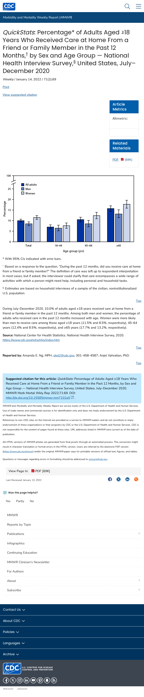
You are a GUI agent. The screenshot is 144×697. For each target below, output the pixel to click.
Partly (20, 501)
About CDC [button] (12, 621)
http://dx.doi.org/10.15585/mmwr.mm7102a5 (38, 398)
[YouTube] (33, 680)
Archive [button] (9, 654)
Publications (15, 534)
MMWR (12, 515)
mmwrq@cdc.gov (98, 459)
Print (6, 87)
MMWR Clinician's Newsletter (28, 562)
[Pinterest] (40, 680)
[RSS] (54, 680)
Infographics (16, 543)
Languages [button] (12, 643)
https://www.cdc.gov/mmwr (18, 451)
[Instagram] (20, 680)
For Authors (15, 571)
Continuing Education (22, 553)
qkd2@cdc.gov (63, 355)
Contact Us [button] (12, 609)
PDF (122, 160)
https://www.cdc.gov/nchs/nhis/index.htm (31, 340)
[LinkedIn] (27, 680)
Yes (8, 501)
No (32, 501)
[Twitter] (13, 680)
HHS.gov (8, 689)
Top (138, 301)
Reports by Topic (19, 524)
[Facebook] (6, 680)
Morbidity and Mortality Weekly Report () (37, 17)
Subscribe (14, 590)
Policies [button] (9, 632)
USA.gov (22, 689)
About (12, 581)
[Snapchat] (47, 680)
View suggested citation (20, 95)
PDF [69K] (42, 471)
